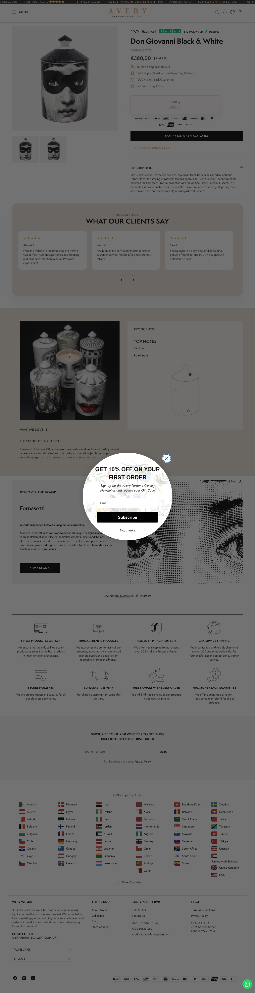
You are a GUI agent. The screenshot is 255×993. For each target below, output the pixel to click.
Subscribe (127, 517)
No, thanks (127, 530)
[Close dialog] (167, 458)
